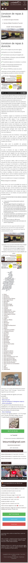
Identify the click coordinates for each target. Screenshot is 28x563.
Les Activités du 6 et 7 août (7, 499)
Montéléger (7, 337)
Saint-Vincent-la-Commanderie (11, 363)
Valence (6, 368)
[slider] (24, 93)
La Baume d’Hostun (9, 331)
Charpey (6, 308)
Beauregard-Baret (8, 300)
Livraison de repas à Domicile (11, 19)
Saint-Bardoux (7, 355)
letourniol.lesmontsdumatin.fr (14, 445)
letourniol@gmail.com (14, 441)
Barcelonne (6, 297)
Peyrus (5, 349)
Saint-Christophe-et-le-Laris (11, 356)
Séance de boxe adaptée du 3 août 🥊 (9, 505)
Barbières (6, 295)
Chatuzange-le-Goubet (9, 314)
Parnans (6, 346)
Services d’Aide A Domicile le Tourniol (13, 23)
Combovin (6, 317)
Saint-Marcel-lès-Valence (10, 359)
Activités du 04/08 (5, 501)
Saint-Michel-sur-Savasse (10, 361)
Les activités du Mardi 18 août (7, 491)
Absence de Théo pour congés (8, 495)
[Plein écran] (25, 478)
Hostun (5, 327)
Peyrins (5, 348)
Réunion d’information (6, 454)
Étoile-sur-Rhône (8, 320)
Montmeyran (7, 339)
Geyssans (6, 324)
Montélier (6, 338)
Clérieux (6, 315)
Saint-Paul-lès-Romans (9, 362)
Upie (5, 366)
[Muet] (21, 93)
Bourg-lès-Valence (8, 305)
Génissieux (6, 322)
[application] (14, 93)
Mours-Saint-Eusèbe (9, 344)
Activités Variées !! (5, 493)
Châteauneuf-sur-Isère (9, 311)
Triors (5, 365)
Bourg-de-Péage (8, 304)
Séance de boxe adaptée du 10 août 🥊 (10, 497)
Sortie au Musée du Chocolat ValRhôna (9, 488)
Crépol (5, 318)
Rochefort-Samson (8, 352)
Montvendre (7, 342)
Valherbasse (7, 369)
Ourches (6, 345)
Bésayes (6, 303)
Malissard (6, 334)
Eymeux (6, 321)
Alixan (5, 294)
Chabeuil (6, 307)
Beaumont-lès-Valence (9, 298)
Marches (6, 335)
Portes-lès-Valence (8, 351)
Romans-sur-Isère (8, 353)
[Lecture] (3, 93)
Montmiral (6, 341)
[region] (14, 551)
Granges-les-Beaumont (10, 325)
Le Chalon (6, 332)
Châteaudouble (7, 310)
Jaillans (5, 328)
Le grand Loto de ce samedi (7, 503)
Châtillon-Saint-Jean (9, 312)
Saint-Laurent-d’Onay (9, 358)
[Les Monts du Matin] (2, 8)
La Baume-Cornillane (9, 329)
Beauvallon (6, 301)
